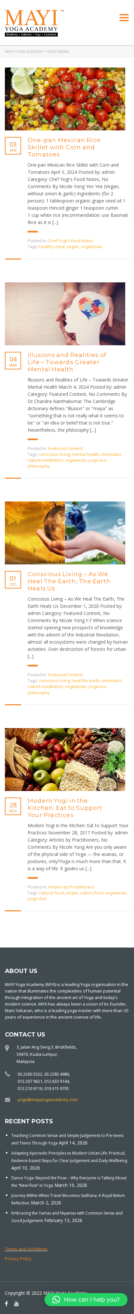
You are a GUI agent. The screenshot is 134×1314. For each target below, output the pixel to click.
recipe (72, 893)
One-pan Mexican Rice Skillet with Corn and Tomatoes (64, 147)
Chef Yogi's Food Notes (70, 241)
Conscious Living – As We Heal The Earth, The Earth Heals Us (69, 581)
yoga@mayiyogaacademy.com (48, 1099)
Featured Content (65, 448)
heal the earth (86, 680)
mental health (85, 454)
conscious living (54, 454)
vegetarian (91, 246)
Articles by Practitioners (71, 887)
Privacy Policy (18, 1259)
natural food (51, 893)
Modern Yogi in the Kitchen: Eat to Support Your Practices (65, 808)
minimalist (111, 454)
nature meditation (45, 460)
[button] (86, 1299)
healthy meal (52, 246)
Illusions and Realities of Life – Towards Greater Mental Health (67, 362)
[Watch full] (65, 98)
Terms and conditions (26, 1249)
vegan (73, 246)
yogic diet (37, 899)
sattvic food (91, 893)
